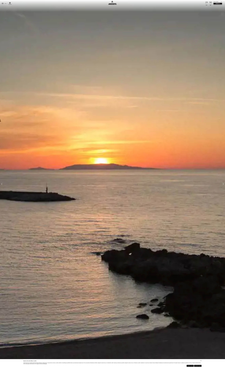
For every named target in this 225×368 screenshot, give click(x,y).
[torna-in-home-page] (112, 3)
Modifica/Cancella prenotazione (218, 5)
